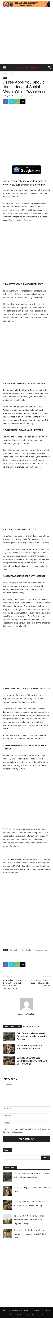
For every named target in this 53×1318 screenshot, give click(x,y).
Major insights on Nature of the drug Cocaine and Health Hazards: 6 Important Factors (14, 984)
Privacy (26, 1310)
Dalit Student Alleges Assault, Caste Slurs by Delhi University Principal (32, 1036)
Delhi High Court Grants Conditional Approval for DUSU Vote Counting (32, 1061)
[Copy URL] (22, 101)
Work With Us (17, 1310)
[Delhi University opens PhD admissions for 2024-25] (9, 1049)
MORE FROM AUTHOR (32, 1027)
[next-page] (8, 1070)
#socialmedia (26, 950)
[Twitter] (11, 101)
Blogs (11, 74)
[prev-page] (4, 1070)
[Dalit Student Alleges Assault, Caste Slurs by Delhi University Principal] (9, 1036)
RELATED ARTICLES (12, 1027)
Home (5, 74)
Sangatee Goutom (11, 96)
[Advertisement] (26, 36)
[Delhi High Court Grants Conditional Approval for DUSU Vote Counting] (9, 1060)
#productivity (14, 950)
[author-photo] (26, 1010)
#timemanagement (40, 950)
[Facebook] (5, 101)
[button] (4, 67)
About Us (6, 1310)
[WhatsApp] (17, 101)
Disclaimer (36, 1310)
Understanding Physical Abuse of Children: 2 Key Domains (40, 983)
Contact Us (46, 1310)
